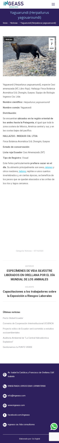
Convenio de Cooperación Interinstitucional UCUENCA (28, 323)
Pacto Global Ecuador (13, 318)
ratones (49, 167)
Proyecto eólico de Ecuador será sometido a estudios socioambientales (28, 330)
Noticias (9, 39)
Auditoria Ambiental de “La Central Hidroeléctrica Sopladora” (26, 340)
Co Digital (36, 439)
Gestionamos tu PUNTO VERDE (17, 347)
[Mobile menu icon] (53, 4)
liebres (22, 171)
